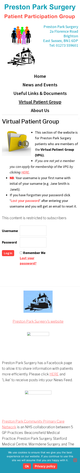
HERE (25, 172)
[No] (75, 460)
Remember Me (34, 253)
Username (10, 231)
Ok (27, 466)
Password (9, 242)
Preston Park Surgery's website (38, 321)
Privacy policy (45, 466)
